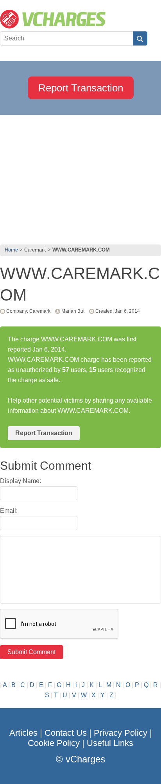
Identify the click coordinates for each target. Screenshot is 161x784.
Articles (23, 733)
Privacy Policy (120, 733)
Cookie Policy (54, 743)
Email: (9, 510)
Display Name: (20, 481)
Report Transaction (80, 88)
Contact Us (66, 733)
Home (11, 250)
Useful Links (110, 743)
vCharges (85, 759)
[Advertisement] (80, 178)
